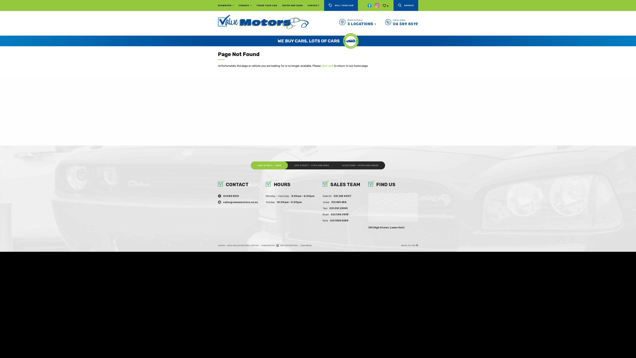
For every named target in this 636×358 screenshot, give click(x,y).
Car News (306, 245)
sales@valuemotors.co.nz (240, 202)
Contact (313, 5)
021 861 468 (338, 202)
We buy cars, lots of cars (309, 41)
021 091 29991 (338, 208)
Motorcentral (289, 245)
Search (409, 5)
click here (327, 65)
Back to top (408, 245)
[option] (318, 41)
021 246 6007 (342, 196)
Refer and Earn (292, 5)
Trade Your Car (266, 5)
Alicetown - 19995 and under (360, 165)
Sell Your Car (344, 5)
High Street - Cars (269, 165)
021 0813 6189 (339, 220)
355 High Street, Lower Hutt (386, 227)
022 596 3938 (339, 214)
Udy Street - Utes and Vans (311, 165)
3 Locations (360, 24)
